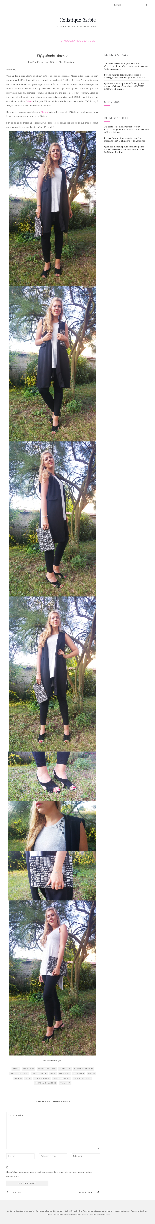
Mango (44, 112)
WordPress (105, 1214)
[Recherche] (147, 5)
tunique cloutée (82, 1078)
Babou (28, 101)
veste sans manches (45, 1083)
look (52, 1074)
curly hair (64, 1069)
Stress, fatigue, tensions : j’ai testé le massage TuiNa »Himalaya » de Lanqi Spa (124, 76)
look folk (64, 1074)
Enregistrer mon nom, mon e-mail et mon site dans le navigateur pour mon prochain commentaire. (49, 1174)
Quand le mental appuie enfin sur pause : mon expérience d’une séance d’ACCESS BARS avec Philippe (124, 86)
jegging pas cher (19, 1074)
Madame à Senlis (88, 1192)
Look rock (79, 1074)
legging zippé (39, 1074)
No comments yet (52, 1060)
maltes (91, 1074)
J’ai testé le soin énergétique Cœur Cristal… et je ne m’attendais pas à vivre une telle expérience (126, 66)
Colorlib (84, 1214)
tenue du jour (42, 1078)
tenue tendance (61, 1078)
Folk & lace (15, 1192)
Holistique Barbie (77, 20)
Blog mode (28, 1069)
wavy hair (65, 1083)
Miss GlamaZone (67, 62)
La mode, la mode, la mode (77, 41)
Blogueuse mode (47, 1069)
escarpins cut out (83, 1069)
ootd (28, 1078)
